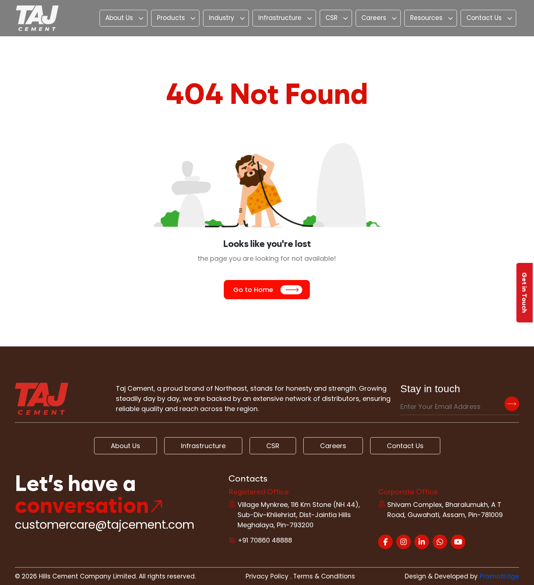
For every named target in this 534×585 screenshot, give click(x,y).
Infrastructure (280, 17)
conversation (82, 505)
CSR (331, 17)
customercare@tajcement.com (104, 524)
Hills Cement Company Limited (87, 576)
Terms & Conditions (324, 576)
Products (171, 17)
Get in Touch (525, 292)
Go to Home (253, 289)
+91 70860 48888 (265, 540)
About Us (119, 17)
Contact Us (484, 17)
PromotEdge (499, 576)
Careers (373, 17)
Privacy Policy (267, 576)
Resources (426, 17)
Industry (221, 17)
